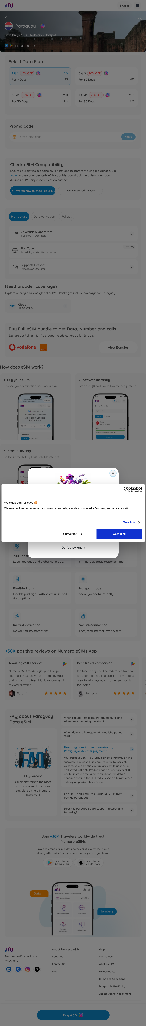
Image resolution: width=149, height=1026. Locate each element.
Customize (70, 533)
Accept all (119, 533)
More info (129, 522)
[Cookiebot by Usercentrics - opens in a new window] (126, 489)
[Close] (113, 473)
